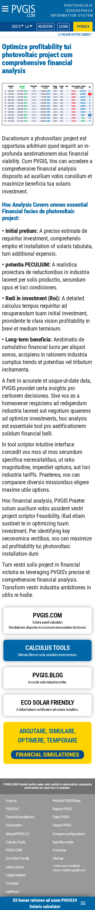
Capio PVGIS (61, 817)
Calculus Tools (15, 842)
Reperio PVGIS (62, 809)
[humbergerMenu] (5, 9)
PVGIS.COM (14, 850)
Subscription (14, 825)
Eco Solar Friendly (17, 858)
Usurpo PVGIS (62, 825)
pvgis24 (83, 26)
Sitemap (58, 858)
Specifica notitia (63, 842)
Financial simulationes (47, 754)
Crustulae (12, 883)
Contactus (59, 850)
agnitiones (12, 891)
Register (45, 26)
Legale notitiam (16, 875)
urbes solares (15, 867)
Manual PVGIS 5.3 (17, 834)
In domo (11, 801)
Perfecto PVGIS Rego (67, 801)
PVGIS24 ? (12, 809)
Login (63, 26)
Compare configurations (69, 834)
